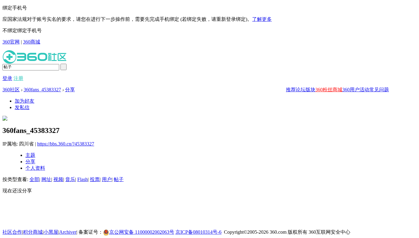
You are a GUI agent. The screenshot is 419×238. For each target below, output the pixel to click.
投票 (95, 179)
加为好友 (24, 101)
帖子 (119, 179)
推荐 (291, 89)
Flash (82, 179)
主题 (30, 155)
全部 (34, 179)
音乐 (70, 179)
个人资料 (35, 168)
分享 (70, 89)
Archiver (67, 232)
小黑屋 (51, 232)
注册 (18, 78)
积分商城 (33, 232)
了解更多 (262, 19)
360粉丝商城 (328, 89)
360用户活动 (355, 89)
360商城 (31, 41)
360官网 (11, 41)
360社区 (11, 89)
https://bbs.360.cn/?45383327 (65, 143)
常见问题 (379, 89)
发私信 (22, 107)
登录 (7, 78)
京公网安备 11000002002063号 (141, 232)
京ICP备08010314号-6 (198, 232)
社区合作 (12, 232)
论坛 (301, 89)
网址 (46, 179)
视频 (58, 179)
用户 (107, 179)
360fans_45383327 (42, 89)
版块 (310, 89)
